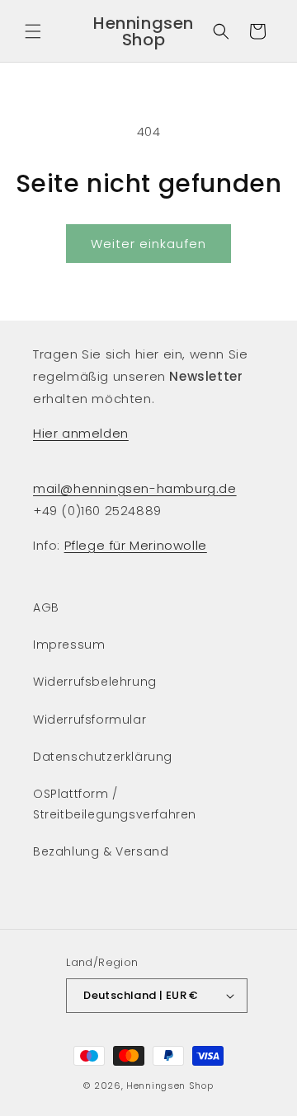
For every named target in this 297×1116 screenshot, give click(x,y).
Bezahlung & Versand (100, 851)
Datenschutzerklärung (102, 756)
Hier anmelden (81, 433)
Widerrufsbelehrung (95, 681)
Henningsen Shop (170, 1085)
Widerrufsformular (89, 719)
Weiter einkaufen (148, 243)
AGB (46, 607)
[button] (33, 31)
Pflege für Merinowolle (135, 545)
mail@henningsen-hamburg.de (135, 488)
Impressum (69, 644)
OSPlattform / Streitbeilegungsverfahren (114, 804)
